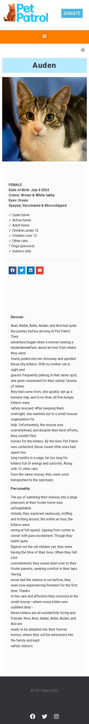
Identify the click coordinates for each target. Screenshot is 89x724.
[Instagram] (56, 716)
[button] (44, 35)
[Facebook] (32, 716)
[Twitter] (44, 716)
